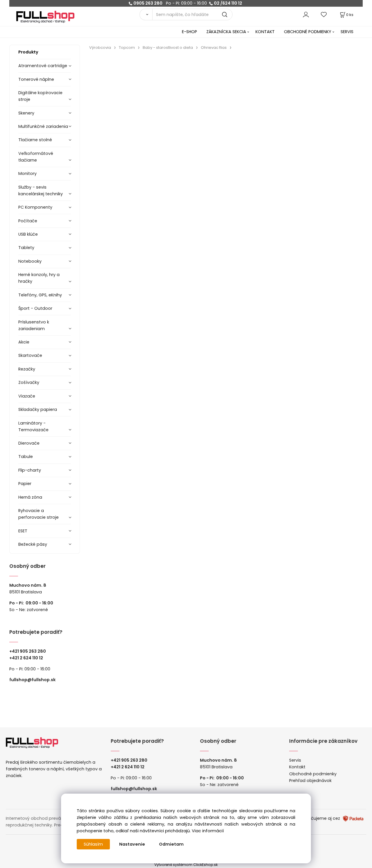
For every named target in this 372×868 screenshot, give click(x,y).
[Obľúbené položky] (324, 14)
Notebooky (30, 261)
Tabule (25, 456)
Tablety (26, 247)
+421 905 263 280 (27, 651)
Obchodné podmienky (313, 774)
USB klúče (28, 234)
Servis (295, 760)
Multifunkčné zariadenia (43, 126)
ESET (22, 531)
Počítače (27, 221)
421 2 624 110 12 (27, 658)
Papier (24, 483)
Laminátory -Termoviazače (33, 426)
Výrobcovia (100, 47)
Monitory (27, 173)
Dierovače (29, 443)
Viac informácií (208, 831)
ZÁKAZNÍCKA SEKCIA (226, 32)
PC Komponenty (35, 207)
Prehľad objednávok (310, 780)
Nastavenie (132, 844)
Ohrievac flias (214, 47)
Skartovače (30, 355)
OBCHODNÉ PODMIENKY (307, 32)
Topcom (127, 47)
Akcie (23, 342)
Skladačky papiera (37, 409)
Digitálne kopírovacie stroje (40, 96)
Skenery (26, 113)
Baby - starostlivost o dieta (168, 47)
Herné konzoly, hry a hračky (39, 278)
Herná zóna (30, 497)
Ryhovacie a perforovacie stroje (38, 514)
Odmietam (171, 844)
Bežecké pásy (32, 544)
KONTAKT (265, 32)
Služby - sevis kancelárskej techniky (40, 190)
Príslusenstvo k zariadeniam (33, 325)
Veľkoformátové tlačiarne (35, 157)
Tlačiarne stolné (35, 140)
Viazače (26, 396)
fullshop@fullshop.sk (32, 680)
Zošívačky (28, 382)
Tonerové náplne (36, 79)
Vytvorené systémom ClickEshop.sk (186, 864)
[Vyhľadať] (146, 14)
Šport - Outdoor (35, 308)
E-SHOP (189, 32)
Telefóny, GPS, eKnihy (40, 295)
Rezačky (26, 369)
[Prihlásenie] (306, 14)
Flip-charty (29, 470)
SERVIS (347, 32)
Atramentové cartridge (42, 66)
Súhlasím (93, 844)
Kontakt (297, 767)
